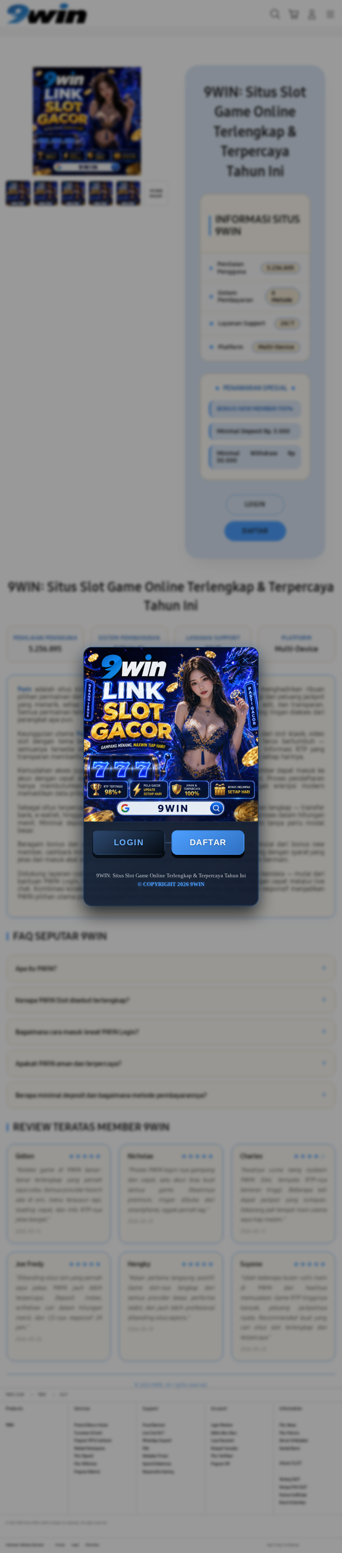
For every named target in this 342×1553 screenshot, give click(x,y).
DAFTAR (208, 842)
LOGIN (129, 842)
